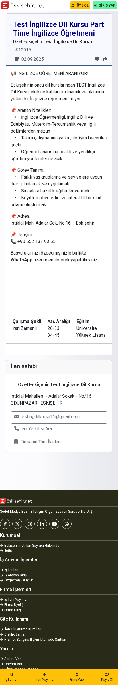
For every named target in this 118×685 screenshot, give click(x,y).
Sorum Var (12, 659)
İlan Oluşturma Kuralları (22, 629)
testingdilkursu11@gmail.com (50, 416)
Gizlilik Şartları (15, 634)
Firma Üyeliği (14, 605)
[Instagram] (30, 524)
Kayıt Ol (107, 680)
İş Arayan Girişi (15, 575)
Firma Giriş (12, 610)
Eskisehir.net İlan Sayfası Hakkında (31, 546)
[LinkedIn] (42, 524)
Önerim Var (13, 664)
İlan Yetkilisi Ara (36, 428)
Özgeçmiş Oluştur (18, 580)
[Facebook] (5, 524)
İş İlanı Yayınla (15, 600)
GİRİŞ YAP (107, 5)
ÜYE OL (83, 5)
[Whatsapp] (67, 524)
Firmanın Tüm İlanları (40, 442)
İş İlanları (12, 680)
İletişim (10, 551)
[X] (17, 524)
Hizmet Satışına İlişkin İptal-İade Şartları (35, 640)
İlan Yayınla (45, 680)
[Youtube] (54, 524)
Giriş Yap (77, 680)
